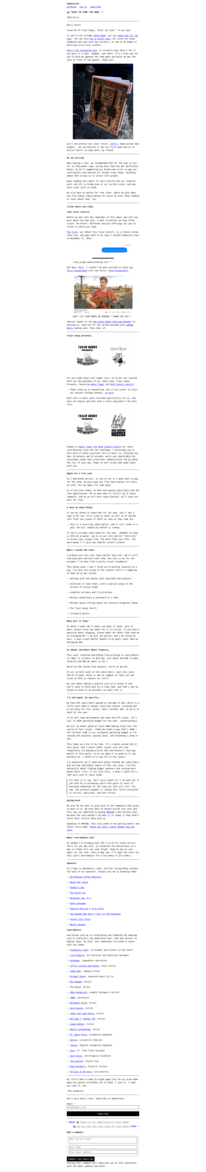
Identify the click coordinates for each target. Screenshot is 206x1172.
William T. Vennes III (82, 1019)
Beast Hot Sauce (79, 882)
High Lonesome (78, 903)
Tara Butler (76, 1061)
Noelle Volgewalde (80, 1029)
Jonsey (73, 1045)
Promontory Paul (79, 950)
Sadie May (75, 971)
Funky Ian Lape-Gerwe (82, 1013)
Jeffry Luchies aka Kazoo (84, 966)
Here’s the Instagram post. (82, 50)
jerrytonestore (118, 270)
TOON (72, 997)
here (107, 485)
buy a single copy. (100, 39)
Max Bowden (76, 982)
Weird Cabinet (78, 924)
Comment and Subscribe (80, 1159)
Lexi (72, 1050)
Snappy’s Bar (77, 887)
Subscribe (95, 7)
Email (71, 1104)
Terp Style (98, 908)
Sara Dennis (76, 1008)
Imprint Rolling (79, 908)
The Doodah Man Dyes (81, 914)
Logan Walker (77, 1024)
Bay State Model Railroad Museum (112, 321)
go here (109, 393)
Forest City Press (80, 919)
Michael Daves (78, 976)
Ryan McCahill (78, 1066)
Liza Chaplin (77, 955)
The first (72, 232)
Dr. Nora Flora (78, 1034)
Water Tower (97, 384)
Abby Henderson (78, 992)
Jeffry (113, 144)
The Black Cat (78, 893)
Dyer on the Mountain (109, 914)
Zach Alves (76, 1056)
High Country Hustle (121, 384)
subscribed (99, 35)
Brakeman (75, 960)
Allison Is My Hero (81, 1072)
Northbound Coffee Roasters (85, 877)
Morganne (78, 1003)
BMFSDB (110, 812)
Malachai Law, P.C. (81, 898)
